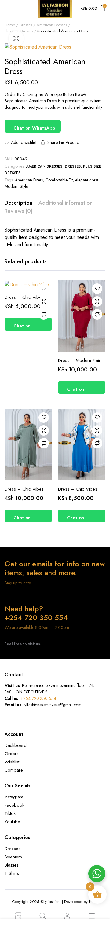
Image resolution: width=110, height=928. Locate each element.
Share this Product (63, 142)
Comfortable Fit (59, 180)
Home (10, 25)
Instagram (14, 797)
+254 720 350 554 (38, 698)
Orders (12, 753)
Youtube (12, 821)
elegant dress (86, 180)
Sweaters (13, 856)
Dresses (26, 25)
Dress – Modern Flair (79, 360)
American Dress (29, 180)
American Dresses (52, 25)
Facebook (14, 805)
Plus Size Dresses (19, 31)
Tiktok (10, 813)
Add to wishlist (23, 142)
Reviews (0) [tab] (18, 211)
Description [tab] (18, 203)
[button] (16, 38)
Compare (43, 314)
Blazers (12, 865)
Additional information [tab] (65, 203)
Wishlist (12, 761)
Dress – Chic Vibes (24, 297)
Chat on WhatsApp (34, 128)
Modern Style (16, 186)
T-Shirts (12, 873)
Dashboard (16, 745)
